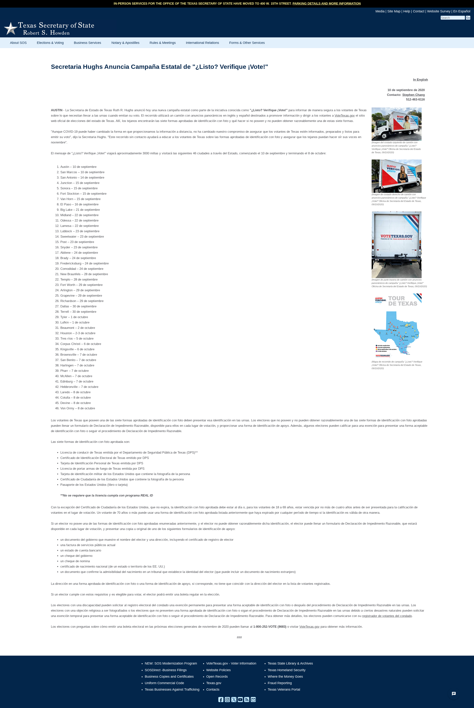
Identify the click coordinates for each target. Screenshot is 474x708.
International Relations (202, 43)
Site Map (393, 11)
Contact (418, 11)
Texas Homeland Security (287, 670)
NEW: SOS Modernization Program (171, 663)
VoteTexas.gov (345, 115)
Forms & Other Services (247, 43)
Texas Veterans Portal (284, 689)
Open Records (217, 676)
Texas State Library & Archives (290, 663)
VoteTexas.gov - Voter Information (231, 663)
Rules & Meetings (163, 43)
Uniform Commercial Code (164, 683)
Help (406, 11)
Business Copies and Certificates (169, 676)
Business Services (87, 43)
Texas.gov (213, 683)
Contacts (212, 689)
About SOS (18, 43)
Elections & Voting (50, 43)
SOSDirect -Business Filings (166, 670)
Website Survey (438, 11)
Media (380, 11)
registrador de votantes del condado (387, 616)
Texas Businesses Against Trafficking (172, 689)
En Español (461, 11)
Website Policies (218, 670)
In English (420, 79)
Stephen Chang (413, 95)
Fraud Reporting (280, 683)
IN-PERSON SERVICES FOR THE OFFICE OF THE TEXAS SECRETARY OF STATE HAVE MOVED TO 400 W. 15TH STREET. (237, 3)
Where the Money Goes (285, 676)
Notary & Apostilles (125, 43)
